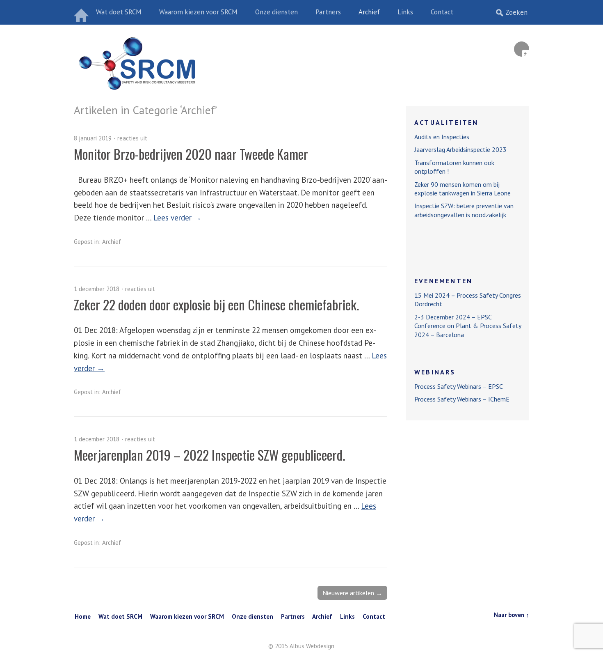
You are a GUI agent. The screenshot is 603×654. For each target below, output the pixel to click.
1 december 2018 (96, 289)
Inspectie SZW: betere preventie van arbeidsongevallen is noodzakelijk (464, 210)
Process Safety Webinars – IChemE (461, 399)
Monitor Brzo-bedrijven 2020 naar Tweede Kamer (191, 153)
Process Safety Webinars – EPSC (458, 386)
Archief (369, 11)
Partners (328, 11)
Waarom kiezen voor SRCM (198, 11)
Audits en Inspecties (441, 137)
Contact (442, 11)
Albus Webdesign (312, 646)
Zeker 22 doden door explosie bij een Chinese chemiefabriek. (216, 304)
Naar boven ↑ (511, 615)
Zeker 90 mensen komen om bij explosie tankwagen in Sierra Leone (462, 188)
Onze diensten (276, 11)
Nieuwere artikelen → (352, 593)
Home (82, 12)
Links (405, 11)
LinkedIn (521, 49)
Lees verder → (177, 217)
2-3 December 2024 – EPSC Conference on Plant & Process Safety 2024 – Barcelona (467, 326)
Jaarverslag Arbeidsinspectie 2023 (460, 149)
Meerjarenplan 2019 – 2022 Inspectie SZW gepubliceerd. (209, 454)
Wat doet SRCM (119, 11)
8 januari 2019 (93, 138)
